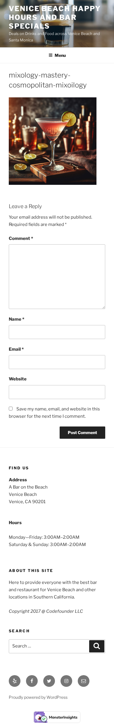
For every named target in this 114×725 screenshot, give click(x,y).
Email (16, 349)
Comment (21, 238)
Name (16, 319)
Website (18, 379)
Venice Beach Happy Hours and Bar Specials (55, 17)
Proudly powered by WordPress (38, 697)
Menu (60, 55)
